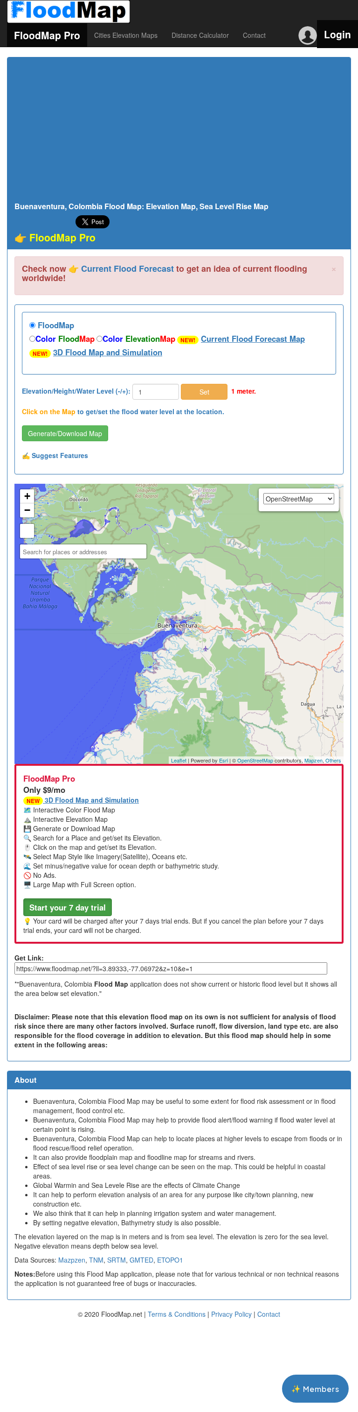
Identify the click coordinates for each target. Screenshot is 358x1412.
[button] (67, 907)
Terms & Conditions (177, 1314)
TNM (96, 1259)
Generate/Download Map (65, 433)
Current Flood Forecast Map (253, 338)
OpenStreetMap (255, 760)
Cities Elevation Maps (126, 35)
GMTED (141, 1259)
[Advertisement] (179, 132)
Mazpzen (71, 1259)
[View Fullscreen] (27, 531)
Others (333, 760)
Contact (254, 35)
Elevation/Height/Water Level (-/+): (76, 390)
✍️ (55, 455)
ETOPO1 (170, 1259)
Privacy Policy (231, 1314)
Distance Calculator (200, 35)
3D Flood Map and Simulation (107, 352)
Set (204, 391)
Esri (223, 760)
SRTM (116, 1259)
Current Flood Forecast (127, 268)
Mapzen (313, 760)
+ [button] (27, 496)
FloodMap (54, 325)
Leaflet (178, 760)
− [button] (27, 510)
